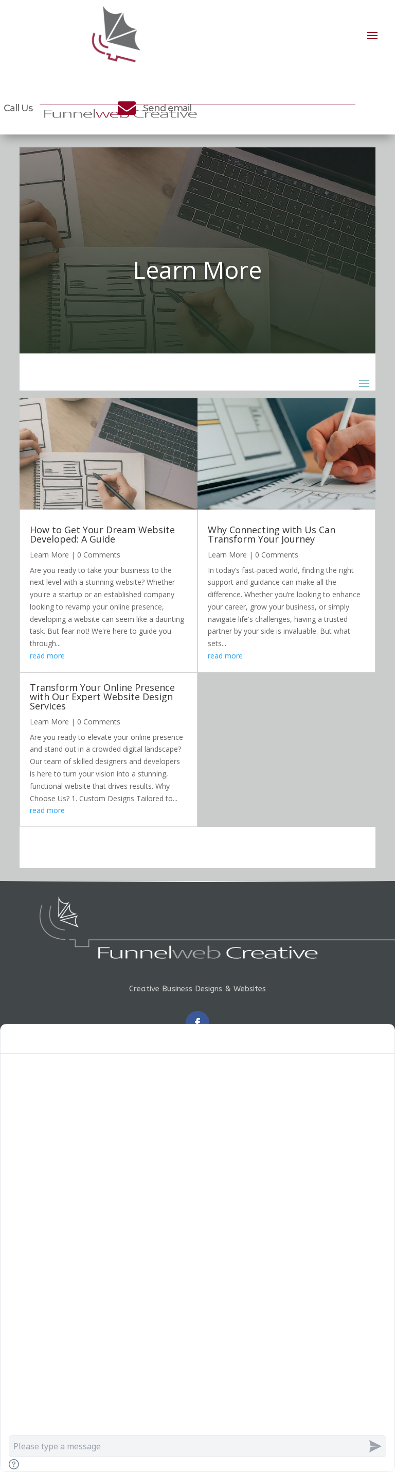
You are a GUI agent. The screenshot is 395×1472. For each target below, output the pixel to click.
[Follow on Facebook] (197, 1023)
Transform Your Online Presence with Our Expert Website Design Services (102, 696)
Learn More (49, 555)
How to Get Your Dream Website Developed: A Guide (102, 534)
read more (47, 656)
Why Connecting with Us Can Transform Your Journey (271, 534)
